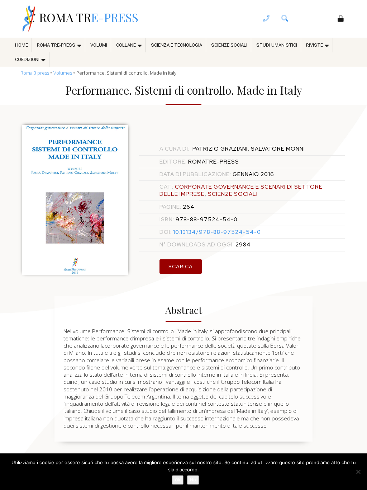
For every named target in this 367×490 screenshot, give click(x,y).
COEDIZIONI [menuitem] (27, 59)
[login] (341, 19)
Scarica (180, 266)
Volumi (98, 45)
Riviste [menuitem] (314, 45)
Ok (178, 479)
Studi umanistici (276, 45)
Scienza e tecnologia (176, 45)
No (193, 479)
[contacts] (266, 19)
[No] (358, 471)
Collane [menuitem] (126, 45)
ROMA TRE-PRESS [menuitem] (56, 45)
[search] (285, 19)
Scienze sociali (229, 45)
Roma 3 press (34, 73)
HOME (21, 45)
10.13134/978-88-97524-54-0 (210, 232)
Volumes (62, 73)
